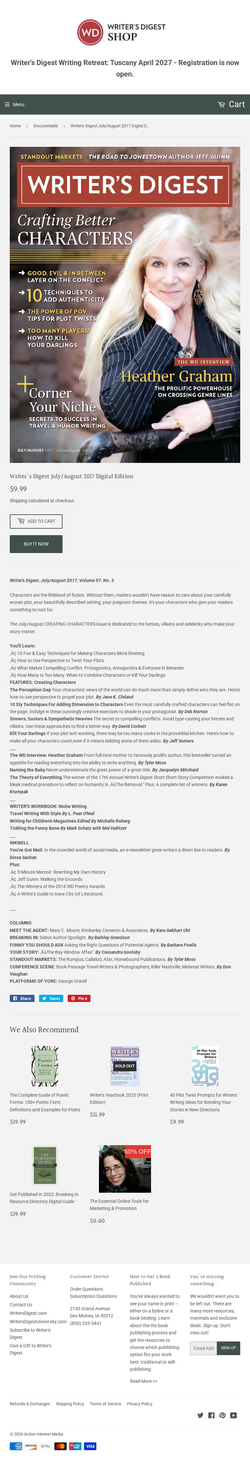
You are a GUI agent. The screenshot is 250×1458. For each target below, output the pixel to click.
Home (15, 125)
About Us (19, 1296)
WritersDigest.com (28, 1313)
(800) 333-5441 (86, 1323)
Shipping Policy (70, 1403)
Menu (18, 104)
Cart (236, 104)
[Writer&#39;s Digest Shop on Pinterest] (222, 1416)
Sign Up (228, 1348)
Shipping (18, 500)
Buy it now (36, 544)
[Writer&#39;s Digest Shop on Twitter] (200, 1416)
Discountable (46, 125)
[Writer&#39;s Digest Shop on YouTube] (233, 1416)
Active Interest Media (43, 1434)
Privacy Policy (139, 1403)
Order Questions (86, 1289)
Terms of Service (105, 1403)
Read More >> (143, 1381)
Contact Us (21, 1304)
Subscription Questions (93, 1296)
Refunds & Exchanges (30, 1403)
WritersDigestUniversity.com (38, 1321)
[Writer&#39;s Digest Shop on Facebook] (211, 1416)
